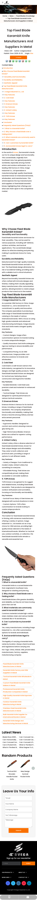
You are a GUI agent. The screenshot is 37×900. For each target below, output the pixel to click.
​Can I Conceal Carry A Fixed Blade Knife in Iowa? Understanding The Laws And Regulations (10, 742)
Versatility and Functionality (15, 77)
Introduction (8, 68)
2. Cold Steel (9, 98)
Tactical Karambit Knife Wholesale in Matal (17, 677)
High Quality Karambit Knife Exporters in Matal (17, 696)
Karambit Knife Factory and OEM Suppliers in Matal (15, 671)
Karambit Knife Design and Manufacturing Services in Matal (15, 722)
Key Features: (10, 95)
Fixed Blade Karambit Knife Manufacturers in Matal (13, 665)
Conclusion (7, 122)
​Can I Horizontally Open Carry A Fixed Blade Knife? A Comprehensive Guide (10, 740)
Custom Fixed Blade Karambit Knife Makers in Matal (16, 684)
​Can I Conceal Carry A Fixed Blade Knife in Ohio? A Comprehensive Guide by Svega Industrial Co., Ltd (26, 740)
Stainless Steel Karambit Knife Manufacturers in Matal (14, 709)
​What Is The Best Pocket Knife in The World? (26, 745)
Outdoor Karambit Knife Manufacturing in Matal (12, 703)
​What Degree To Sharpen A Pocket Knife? (26, 747)
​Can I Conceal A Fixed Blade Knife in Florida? (26, 742)
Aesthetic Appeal (10, 83)
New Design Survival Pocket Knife (25, 774)
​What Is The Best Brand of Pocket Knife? (10, 747)
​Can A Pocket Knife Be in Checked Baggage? (10, 745)
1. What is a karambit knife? (14, 128)
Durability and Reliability (13, 80)
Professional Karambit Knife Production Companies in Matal (15, 690)
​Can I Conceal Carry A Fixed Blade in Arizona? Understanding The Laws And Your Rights (26, 737)
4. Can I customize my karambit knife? (18, 143)
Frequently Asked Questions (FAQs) (16, 125)
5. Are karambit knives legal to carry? (18, 146)
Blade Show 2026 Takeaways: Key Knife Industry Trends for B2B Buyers (10, 737)
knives (15, 152)
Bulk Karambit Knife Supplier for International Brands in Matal (15, 715)
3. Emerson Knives (11, 104)
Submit (18, 830)
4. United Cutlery (10, 110)
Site (31, 53)
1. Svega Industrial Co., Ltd (14, 92)
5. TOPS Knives (9, 116)
